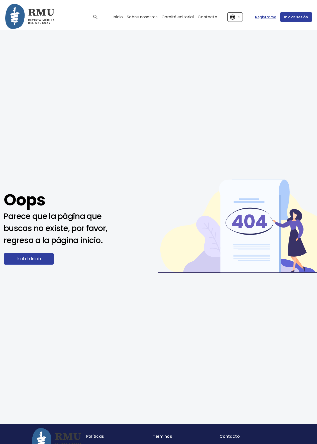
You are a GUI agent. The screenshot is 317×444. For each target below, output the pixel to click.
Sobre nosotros (142, 17)
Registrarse (265, 17)
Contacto (207, 17)
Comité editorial (178, 17)
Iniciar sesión (296, 17)
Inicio (118, 17)
